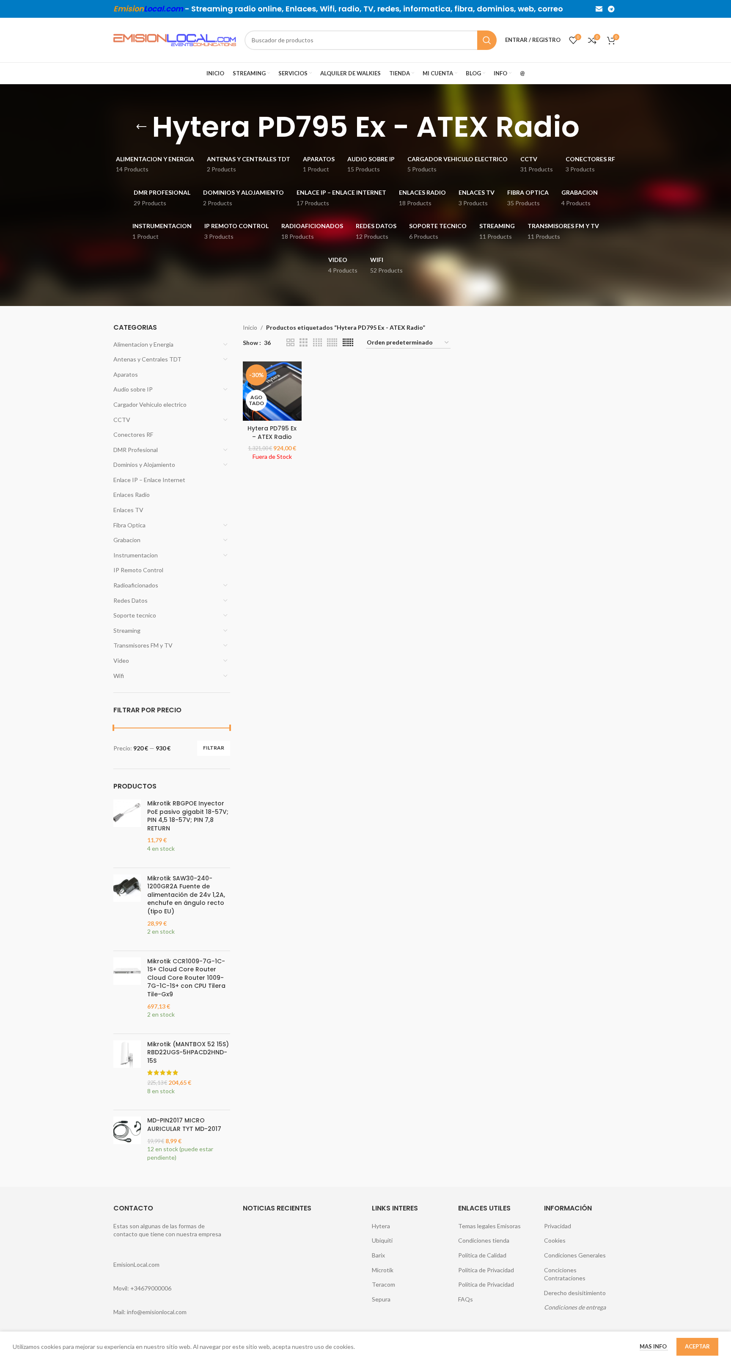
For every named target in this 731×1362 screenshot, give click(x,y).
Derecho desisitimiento (575, 1292)
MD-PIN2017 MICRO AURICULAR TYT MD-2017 (184, 1125)
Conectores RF (133, 434)
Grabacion (126, 539)
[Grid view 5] (332, 342)
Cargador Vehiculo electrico (150, 404)
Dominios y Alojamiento (144, 464)
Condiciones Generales (575, 1255)
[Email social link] (599, 9)
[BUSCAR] (487, 40)
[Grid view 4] (317, 342)
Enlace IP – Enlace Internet (149, 479)
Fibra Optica (129, 525)
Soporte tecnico (134, 615)
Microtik (382, 1270)
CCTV (121, 419)
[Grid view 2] (290, 342)
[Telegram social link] (611, 9)
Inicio (250, 327)
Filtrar (213, 747)
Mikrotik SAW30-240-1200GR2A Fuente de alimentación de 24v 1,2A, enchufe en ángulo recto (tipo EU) (186, 894)
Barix (378, 1255)
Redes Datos (130, 600)
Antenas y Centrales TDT (147, 359)
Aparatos (125, 374)
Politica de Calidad (482, 1255)
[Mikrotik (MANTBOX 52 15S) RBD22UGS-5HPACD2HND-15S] (127, 1072)
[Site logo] (174, 39)
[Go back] (141, 127)
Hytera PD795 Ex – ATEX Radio (272, 432)
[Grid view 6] (348, 342)
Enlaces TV (128, 509)
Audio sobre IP (133, 389)
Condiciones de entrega (575, 1307)
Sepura (381, 1299)
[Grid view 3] (304, 342)
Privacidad (557, 1226)
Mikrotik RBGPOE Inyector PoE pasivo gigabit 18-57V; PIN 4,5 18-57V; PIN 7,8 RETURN (187, 816)
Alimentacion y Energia (143, 344)
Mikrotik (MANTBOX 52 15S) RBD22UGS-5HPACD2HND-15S (188, 1052)
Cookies (555, 1240)
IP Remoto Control (138, 569)
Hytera (381, 1226)
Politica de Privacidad (486, 1270)
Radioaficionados (135, 585)
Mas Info (654, 1346)
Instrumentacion (135, 555)
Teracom (383, 1284)
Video (121, 660)
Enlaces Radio (131, 494)
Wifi (118, 675)
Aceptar (697, 1346)
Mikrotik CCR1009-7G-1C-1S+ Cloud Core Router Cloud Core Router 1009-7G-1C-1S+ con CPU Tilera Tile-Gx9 (186, 977)
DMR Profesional (135, 449)
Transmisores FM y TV (143, 645)
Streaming (126, 630)
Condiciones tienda (483, 1240)
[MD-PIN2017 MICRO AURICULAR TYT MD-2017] (127, 1143)
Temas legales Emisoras (489, 1226)
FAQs (465, 1299)
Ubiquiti (382, 1240)
